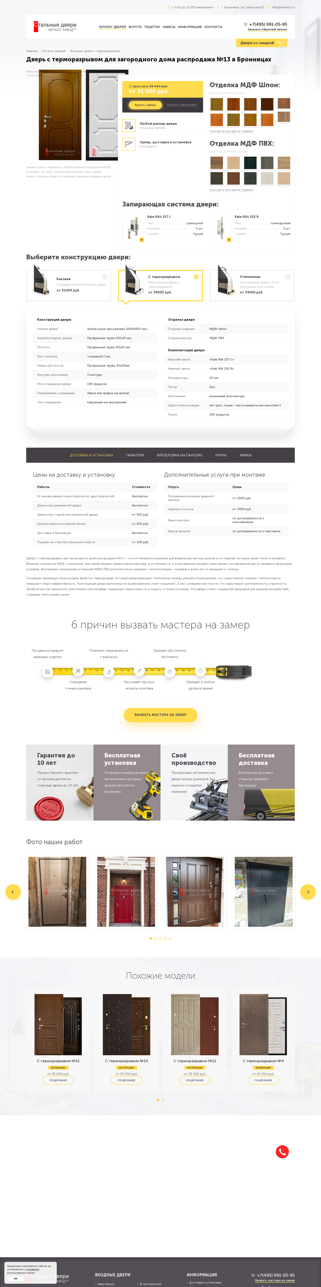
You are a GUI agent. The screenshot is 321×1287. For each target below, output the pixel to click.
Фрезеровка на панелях (179, 455)
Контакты (213, 27)
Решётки (152, 27)
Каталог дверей (112, 27)
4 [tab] (165, 938)
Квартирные (106, 1284)
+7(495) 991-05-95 (268, 24)
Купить (145, 105)
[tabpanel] (57, 891)
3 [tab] (160, 938)
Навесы (168, 27)
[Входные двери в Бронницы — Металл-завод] (63, 26)
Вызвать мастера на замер (160, 715)
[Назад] (209, 113)
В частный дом (150, 1284)
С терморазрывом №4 (263, 1061)
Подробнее (58, 1080)
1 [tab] (151, 938)
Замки (246, 455)
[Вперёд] (291, 113)
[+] (133, 238)
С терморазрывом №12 (58, 1061)
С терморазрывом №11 (195, 1061)
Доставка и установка (91, 455)
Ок (15, 1278)
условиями (32, 1269)
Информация (190, 27)
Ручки (221, 455)
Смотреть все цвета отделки (231, 131)
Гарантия (135, 455)
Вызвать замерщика (182, 105)
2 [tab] (155, 938)
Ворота (135, 27)
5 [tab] (170, 938)
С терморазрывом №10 (126, 1061)
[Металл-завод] (57, 1278)
